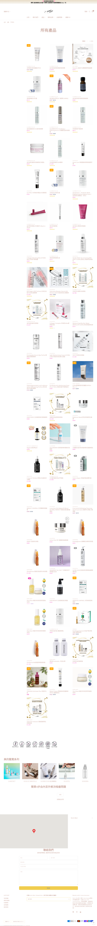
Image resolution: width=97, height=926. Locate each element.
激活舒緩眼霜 (53, 226)
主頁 (28, 17)
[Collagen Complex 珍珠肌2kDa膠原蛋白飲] (60, 309)
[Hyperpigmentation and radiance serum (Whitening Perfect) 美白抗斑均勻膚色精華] (37, 371)
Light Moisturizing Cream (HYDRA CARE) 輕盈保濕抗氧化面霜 (60, 355)
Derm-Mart (52, 415)
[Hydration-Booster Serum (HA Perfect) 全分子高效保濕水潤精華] (60, 277)
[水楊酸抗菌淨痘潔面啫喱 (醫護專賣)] (83, 433)
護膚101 (67, 17)
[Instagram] (78, 912)
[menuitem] (28, 17)
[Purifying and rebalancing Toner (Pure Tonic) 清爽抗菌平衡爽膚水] (60, 371)
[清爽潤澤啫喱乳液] (60, 244)
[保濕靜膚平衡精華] (83, 115)
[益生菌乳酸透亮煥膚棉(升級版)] (37, 148)
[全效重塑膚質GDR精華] (60, 148)
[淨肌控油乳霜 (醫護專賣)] (60, 617)
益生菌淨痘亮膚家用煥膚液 (80, 98)
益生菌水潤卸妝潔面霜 (79, 226)
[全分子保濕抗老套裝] (83, 341)
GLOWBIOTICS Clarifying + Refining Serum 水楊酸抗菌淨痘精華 (60, 130)
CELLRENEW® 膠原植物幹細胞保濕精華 (60, 448)
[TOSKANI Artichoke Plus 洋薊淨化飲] (37, 677)
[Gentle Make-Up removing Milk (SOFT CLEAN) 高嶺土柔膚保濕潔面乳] (83, 244)
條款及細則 (6, 900)
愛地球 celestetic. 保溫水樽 (57, 661)
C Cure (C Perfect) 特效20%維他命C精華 (37, 478)
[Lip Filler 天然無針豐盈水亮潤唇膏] (37, 178)
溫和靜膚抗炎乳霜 (32, 98)
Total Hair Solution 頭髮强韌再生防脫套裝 (36, 722)
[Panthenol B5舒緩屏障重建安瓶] (37, 648)
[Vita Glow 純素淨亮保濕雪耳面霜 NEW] (83, 677)
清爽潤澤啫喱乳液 (55, 258)
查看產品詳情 (60, 799)
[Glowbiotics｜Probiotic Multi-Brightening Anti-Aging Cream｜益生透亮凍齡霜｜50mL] (83, 178)
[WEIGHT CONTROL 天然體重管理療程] (37, 494)
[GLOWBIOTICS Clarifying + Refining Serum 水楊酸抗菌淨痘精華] (60, 115)
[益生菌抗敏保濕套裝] (37, 309)
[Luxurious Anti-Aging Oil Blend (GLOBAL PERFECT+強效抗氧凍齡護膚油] (60, 494)
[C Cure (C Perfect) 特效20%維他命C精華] (37, 464)
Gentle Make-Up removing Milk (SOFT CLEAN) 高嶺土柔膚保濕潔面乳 (83, 259)
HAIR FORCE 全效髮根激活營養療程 (37, 417)
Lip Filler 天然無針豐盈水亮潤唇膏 (37, 192)
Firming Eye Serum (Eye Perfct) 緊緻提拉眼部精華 (37, 355)
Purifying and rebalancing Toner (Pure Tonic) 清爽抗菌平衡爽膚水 (59, 386)
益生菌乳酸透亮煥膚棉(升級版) (35, 162)
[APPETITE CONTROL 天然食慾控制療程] (83, 586)
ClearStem (52, 445)
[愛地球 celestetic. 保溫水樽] (60, 647)
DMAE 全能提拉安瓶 (32, 541)
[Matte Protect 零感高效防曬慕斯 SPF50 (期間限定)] (60, 677)
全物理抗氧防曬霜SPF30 (34, 68)
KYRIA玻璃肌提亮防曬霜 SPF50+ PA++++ (82, 386)
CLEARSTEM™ (12, 781)
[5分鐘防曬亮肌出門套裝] (60, 464)
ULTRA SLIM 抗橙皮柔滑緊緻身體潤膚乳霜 (83, 571)
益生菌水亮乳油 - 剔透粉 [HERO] (59, 98)
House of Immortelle (32, 445)
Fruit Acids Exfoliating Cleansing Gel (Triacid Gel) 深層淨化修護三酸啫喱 (83, 510)
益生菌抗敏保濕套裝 (32, 323)
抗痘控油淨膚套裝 (78, 661)
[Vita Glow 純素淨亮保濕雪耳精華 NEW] (37, 617)
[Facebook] (74, 912)
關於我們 (35, 17)
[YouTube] (81, 912)
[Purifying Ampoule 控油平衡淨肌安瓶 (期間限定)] (83, 617)
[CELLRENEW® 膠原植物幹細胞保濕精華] (60, 433)
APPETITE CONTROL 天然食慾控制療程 (82, 601)
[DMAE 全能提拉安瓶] (37, 527)
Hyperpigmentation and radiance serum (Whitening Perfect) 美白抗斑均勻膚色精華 (37, 387)
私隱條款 (6, 902)
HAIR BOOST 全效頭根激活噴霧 (59, 600)
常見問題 (6, 898)
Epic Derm (75, 66)
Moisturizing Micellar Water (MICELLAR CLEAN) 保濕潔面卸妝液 (83, 324)
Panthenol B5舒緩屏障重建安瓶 (36, 662)
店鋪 (8, 22)
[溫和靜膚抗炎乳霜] (37, 84)
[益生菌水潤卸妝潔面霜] (83, 212)
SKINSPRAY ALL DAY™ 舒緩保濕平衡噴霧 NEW (60, 571)
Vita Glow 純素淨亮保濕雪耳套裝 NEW (36, 601)
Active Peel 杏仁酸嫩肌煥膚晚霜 (59, 540)
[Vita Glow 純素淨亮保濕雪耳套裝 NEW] (37, 586)
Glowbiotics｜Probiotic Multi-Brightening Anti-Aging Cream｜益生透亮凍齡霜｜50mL (82, 194)
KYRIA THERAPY (76, 383)
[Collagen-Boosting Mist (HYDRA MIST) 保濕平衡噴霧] (37, 244)
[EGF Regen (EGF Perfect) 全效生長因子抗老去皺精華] (37, 277)
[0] (92, 11)
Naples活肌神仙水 (32, 447)
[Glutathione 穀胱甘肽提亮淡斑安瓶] (37, 557)
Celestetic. (75, 160)
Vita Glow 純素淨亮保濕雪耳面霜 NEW (82, 692)
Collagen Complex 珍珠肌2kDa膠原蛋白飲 (59, 324)
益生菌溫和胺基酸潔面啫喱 (57, 68)
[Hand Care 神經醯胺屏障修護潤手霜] (83, 148)
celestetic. (67, 781)
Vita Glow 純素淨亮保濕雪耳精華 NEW (36, 631)
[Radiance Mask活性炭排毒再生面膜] (83, 403)
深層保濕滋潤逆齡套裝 (56, 417)
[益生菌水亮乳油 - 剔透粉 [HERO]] (60, 84)
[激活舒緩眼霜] (60, 212)
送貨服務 (6, 905)
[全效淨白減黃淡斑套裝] (83, 277)
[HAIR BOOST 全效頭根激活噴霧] (60, 586)
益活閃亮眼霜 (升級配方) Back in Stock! (36, 226)
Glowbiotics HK (31, 66)
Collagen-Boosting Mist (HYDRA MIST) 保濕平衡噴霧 (36, 258)
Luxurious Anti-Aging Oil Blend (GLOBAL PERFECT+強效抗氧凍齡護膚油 (60, 510)
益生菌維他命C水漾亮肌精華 (35, 129)
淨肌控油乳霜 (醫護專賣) (57, 631)
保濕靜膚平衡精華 (78, 129)
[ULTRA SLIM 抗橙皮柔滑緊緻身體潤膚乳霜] (83, 556)
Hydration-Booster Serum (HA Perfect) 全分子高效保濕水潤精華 (59, 292)
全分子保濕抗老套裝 (78, 355)
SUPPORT (6, 895)
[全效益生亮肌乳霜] (60, 178)
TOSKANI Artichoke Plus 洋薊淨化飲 (37, 692)
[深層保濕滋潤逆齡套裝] (60, 403)
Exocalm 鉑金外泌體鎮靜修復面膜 (82, 68)
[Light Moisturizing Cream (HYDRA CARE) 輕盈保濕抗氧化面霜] (60, 341)
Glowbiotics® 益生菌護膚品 (48, 781)
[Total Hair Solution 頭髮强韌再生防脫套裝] (37, 707)
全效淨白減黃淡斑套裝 (79, 291)
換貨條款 (6, 907)
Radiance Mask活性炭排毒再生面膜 (82, 418)
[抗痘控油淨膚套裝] (83, 647)
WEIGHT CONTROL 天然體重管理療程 (37, 509)
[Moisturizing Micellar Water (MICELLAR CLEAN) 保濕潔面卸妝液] (83, 309)
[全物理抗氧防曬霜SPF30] (37, 54)
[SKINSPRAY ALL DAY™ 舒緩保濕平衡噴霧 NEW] (60, 556)
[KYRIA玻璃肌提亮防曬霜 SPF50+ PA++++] (83, 371)
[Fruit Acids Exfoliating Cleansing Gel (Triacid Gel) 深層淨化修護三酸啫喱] (83, 494)
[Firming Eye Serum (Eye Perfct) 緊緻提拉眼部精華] (37, 341)
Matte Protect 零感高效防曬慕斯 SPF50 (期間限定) (59, 692)
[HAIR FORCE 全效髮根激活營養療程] (37, 403)
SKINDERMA (29, 539)
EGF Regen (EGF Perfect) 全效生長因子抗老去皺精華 (37, 292)
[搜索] (89, 11)
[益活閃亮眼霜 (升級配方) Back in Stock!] (37, 212)
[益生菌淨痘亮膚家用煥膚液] (83, 84)
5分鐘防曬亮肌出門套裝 (56, 478)
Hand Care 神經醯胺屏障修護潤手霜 (82, 163)
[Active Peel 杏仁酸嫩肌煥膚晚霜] (60, 526)
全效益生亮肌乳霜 (55, 192)
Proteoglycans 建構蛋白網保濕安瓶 (83, 541)
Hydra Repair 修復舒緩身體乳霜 (82, 478)
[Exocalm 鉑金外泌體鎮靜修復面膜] (83, 54)
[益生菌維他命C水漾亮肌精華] (37, 115)
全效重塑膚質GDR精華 (56, 162)
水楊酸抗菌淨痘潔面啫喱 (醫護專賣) (83, 447)
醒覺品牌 (50, 17)
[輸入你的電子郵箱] (68, 899)
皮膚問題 (59, 17)
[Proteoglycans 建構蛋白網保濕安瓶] (83, 527)
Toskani (75, 629)
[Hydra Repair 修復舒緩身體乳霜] (83, 464)
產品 (43, 17)
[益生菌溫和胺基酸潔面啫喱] (60, 54)
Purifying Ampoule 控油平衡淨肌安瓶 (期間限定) (82, 631)
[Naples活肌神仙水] (37, 433)
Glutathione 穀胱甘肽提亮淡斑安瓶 (37, 571)
